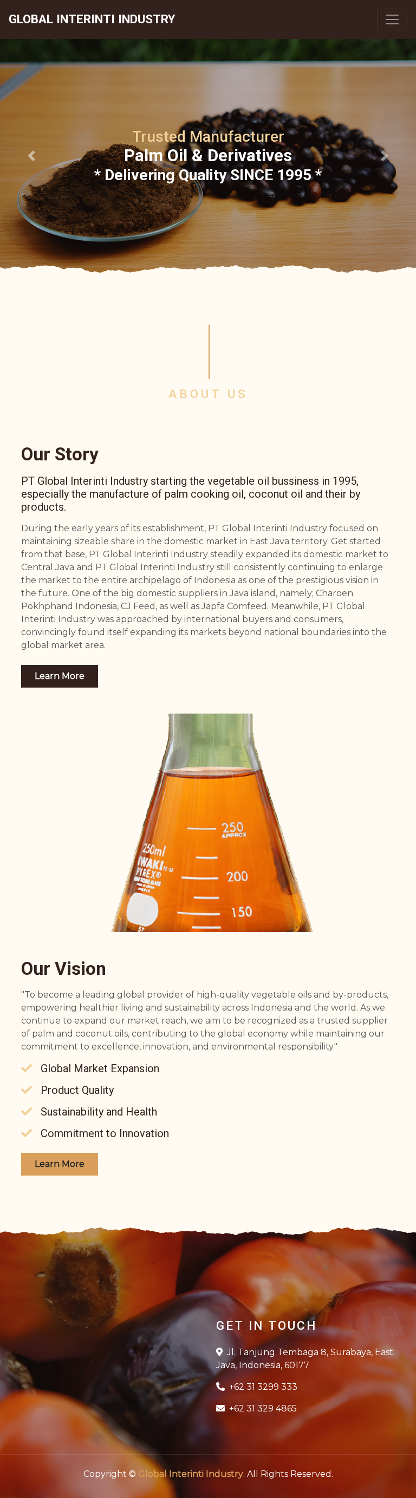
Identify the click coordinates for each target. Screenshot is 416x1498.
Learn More (59, 676)
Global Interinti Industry (190, 1474)
